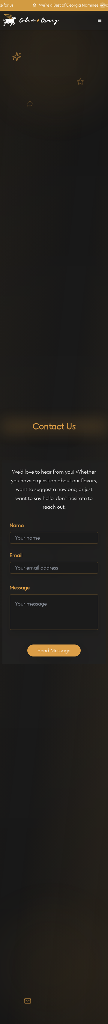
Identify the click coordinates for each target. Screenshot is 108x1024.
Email (16, 555)
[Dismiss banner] (103, 5)
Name (17, 525)
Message (20, 587)
